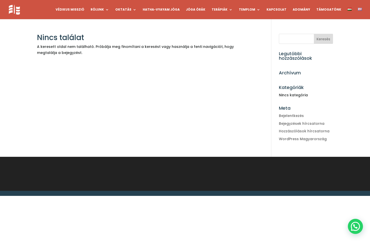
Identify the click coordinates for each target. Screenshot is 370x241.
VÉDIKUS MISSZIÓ (70, 10)
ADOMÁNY (301, 10)
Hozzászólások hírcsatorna (304, 131)
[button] (355, 226)
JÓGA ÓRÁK (195, 10)
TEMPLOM (247, 10)
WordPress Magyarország (303, 138)
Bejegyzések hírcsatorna (301, 123)
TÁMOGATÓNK (328, 10)
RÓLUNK (97, 10)
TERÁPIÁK (220, 10)
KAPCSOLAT (276, 10)
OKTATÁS (123, 10)
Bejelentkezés (291, 115)
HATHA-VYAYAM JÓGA (161, 10)
